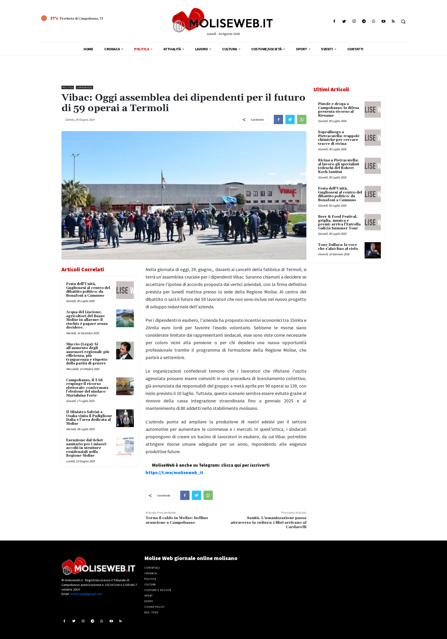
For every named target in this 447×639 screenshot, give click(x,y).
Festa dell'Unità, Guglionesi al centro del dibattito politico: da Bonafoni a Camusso (88, 290)
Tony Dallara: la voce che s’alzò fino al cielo (338, 247)
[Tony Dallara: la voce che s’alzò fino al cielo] (373, 250)
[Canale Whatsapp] (373, 21)
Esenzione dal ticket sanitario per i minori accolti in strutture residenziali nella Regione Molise (86, 448)
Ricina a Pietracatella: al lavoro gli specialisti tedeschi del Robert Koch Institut (338, 166)
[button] (403, 21)
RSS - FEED (151, 612)
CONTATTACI (152, 567)
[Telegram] (364, 21)
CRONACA (150, 573)
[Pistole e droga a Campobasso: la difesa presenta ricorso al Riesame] (373, 109)
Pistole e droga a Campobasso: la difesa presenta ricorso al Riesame (338, 110)
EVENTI (148, 601)
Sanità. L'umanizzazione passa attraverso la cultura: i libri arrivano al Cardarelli (268, 522)
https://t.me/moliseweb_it (174, 472)
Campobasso (84, 87)
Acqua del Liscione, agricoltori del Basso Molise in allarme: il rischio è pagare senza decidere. (87, 320)
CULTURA (150, 584)
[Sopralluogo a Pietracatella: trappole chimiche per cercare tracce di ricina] (373, 137)
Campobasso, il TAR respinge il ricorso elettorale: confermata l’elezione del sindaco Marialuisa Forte (87, 388)
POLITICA (150, 579)
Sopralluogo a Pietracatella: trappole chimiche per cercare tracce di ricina (338, 138)
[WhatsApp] (301, 119)
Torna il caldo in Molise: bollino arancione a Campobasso (177, 520)
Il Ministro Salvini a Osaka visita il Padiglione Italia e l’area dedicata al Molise (89, 418)
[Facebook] (334, 21)
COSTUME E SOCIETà (157, 590)
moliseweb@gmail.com (86, 594)
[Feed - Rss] (393, 21)
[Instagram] (354, 21)
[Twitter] (344, 21)
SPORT (148, 595)
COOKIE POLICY (154, 606)
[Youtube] (383, 21)
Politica (67, 87)
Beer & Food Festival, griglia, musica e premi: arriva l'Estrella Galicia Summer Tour (339, 222)
